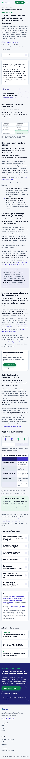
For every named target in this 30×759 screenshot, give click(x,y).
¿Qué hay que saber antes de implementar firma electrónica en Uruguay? (13, 538)
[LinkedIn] (13, 718)
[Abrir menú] (27, 2)
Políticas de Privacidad (7, 741)
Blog (7, 7)
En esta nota (7, 55)
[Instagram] (6, 718)
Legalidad (4, 744)
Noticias (12, 7)
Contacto (3, 730)
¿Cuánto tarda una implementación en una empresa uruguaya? (10, 584)
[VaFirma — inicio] (5, 2)
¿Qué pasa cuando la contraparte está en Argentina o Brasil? (13, 575)
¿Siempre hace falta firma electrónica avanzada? (11, 553)
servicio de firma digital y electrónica (12, 342)
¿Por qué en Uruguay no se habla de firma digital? (11, 546)
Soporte (3, 733)
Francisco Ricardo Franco (11, 42)
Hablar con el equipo (10, 693)
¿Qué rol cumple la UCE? (11, 559)
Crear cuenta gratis (10, 688)
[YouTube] (9, 718)
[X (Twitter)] (2, 718)
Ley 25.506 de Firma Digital (17, 606)
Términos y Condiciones (7, 739)
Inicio (2, 7)
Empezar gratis (9, 364)
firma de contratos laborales (19, 491)
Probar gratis (19, 2)
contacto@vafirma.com (7, 750)
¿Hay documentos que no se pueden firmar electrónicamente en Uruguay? (13, 566)
